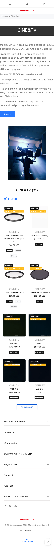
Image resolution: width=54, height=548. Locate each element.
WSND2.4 (14, 343)
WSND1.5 (39, 389)
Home (4, 17)
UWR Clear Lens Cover (14, 292)
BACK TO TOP (27, 541)
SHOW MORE (27, 407)
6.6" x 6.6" (14, 352)
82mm (18, 250)
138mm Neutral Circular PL (40, 292)
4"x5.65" (39, 244)
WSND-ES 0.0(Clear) (39, 235)
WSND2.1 (39, 343)
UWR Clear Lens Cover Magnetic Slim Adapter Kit (14, 239)
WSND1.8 (14, 389)
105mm (14, 256)
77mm (9, 250)
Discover (8, 114)
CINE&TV (14, 232)
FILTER (12, 199)
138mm (39, 301)
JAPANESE (27, 530)
